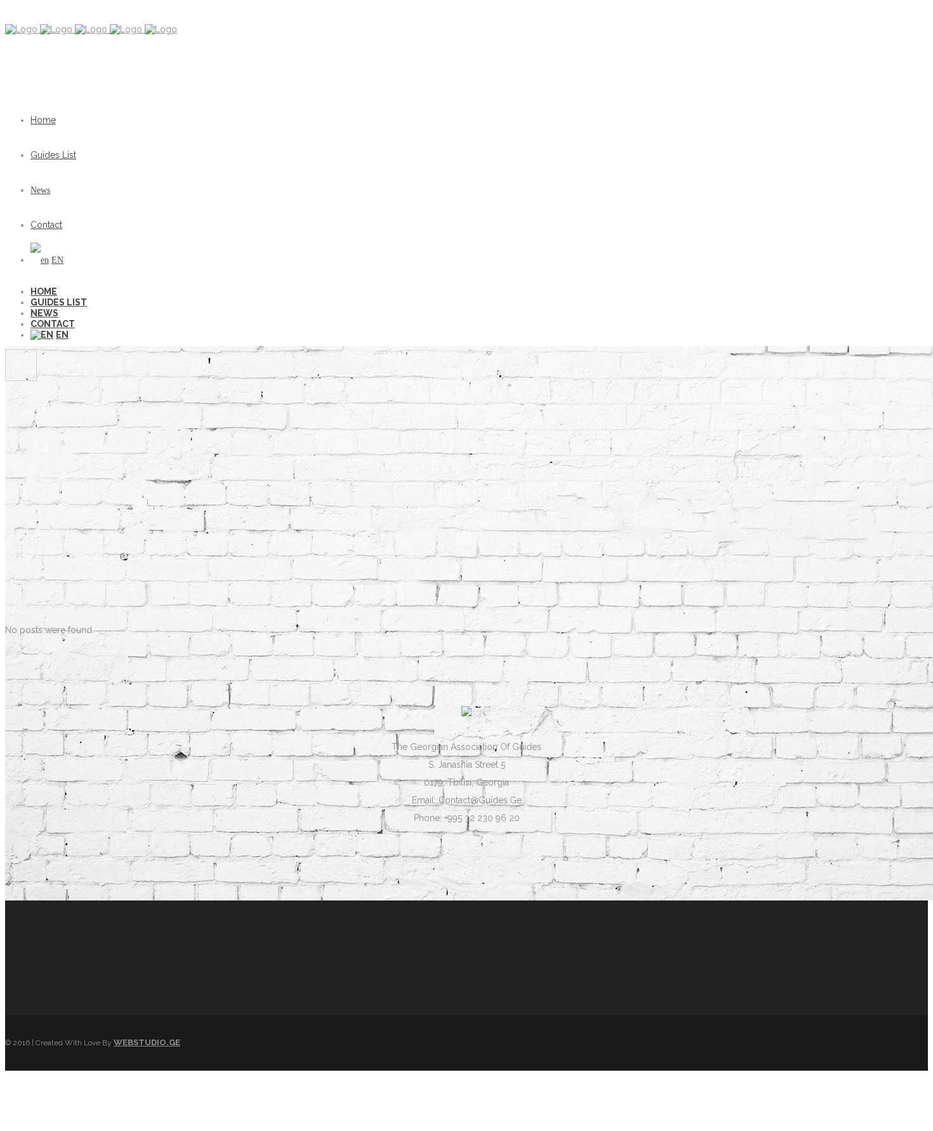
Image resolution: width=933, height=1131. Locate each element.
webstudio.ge (147, 1042)
